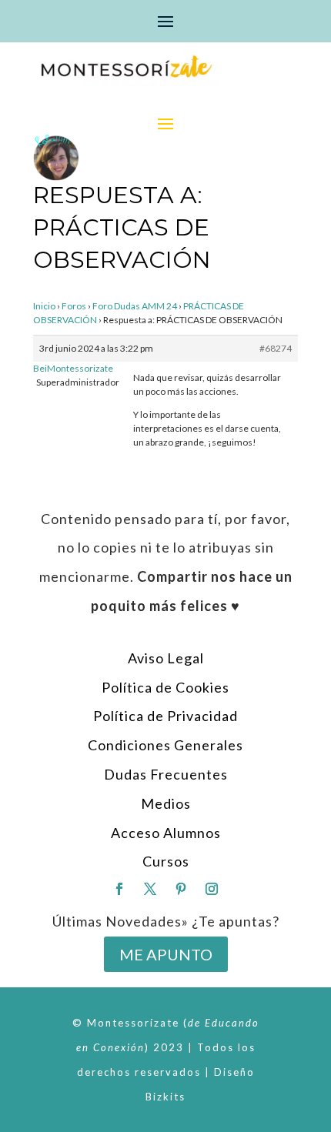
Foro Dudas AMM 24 (134, 306)
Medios (166, 803)
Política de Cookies (165, 687)
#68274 (275, 348)
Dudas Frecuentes (166, 774)
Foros (74, 306)
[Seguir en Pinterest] (181, 889)
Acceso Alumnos (166, 832)
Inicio (44, 306)
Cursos (165, 861)
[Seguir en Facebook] (119, 889)
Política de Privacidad (165, 715)
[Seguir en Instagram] (211, 889)
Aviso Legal (166, 657)
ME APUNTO (165, 954)
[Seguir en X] (150, 889)
